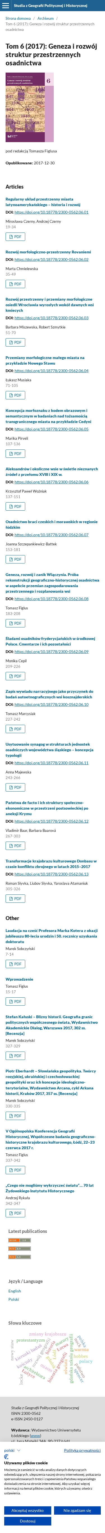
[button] (12, 1450)
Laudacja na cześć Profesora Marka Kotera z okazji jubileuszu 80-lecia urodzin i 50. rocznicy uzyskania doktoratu (52, 936)
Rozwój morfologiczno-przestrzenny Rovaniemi (48, 251)
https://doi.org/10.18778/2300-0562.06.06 (51, 481)
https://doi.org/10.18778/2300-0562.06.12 (51, 821)
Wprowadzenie (19, 979)
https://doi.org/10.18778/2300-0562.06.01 (51, 212)
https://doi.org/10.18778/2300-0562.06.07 (51, 534)
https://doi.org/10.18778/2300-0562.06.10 (51, 704)
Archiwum (46, 18)
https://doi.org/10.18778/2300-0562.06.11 (51, 762)
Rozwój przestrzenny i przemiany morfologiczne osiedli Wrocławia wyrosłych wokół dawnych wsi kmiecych (50, 305)
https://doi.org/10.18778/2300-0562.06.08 (51, 598)
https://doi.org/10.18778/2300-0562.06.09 (51, 651)
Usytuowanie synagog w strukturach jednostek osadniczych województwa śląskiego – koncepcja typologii (50, 750)
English (14, 1291)
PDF (17, 236)
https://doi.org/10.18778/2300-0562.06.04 (51, 370)
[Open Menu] (5, 5)
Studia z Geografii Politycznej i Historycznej (50, 5)
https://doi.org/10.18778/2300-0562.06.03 (51, 317)
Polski (13, 1299)
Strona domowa (18, 18)
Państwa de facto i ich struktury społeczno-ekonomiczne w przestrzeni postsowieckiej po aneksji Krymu (47, 808)
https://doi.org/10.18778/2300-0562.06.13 (51, 874)
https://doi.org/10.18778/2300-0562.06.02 (51, 259)
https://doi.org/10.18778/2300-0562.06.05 (51, 429)
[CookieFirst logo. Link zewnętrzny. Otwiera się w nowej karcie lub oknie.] (6, 1456)
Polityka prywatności (82, 1450)
